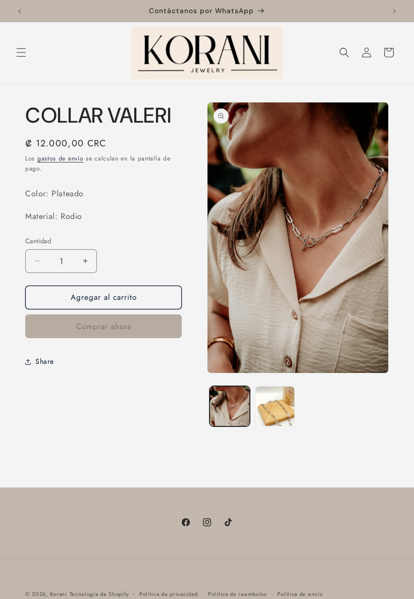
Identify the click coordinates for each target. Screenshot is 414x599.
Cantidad (38, 241)
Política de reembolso (237, 594)
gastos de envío (60, 158)
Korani (58, 594)
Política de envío (300, 594)
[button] (21, 52)
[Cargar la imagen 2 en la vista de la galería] (275, 406)
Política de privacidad (168, 594)
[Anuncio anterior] (20, 11)
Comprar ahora (103, 326)
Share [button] (44, 361)
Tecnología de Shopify (99, 594)
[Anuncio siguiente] (394, 11)
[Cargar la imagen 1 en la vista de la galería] (230, 406)
